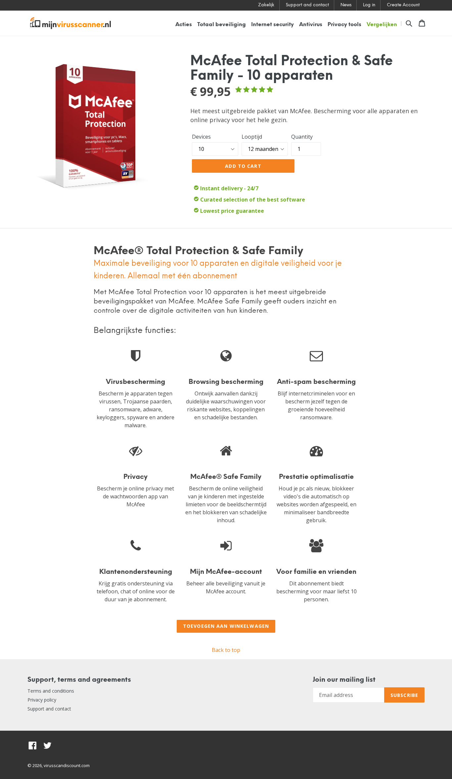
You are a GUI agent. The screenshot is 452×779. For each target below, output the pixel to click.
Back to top (226, 650)
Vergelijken (382, 24)
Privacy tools (344, 24)
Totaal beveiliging (221, 24)
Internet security (272, 24)
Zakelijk (266, 5)
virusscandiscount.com (67, 765)
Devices (201, 136)
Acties (183, 24)
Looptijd (252, 136)
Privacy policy (41, 700)
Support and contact (307, 5)
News (345, 5)
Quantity (302, 136)
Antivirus (310, 24)
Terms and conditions (50, 691)
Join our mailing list (344, 679)
